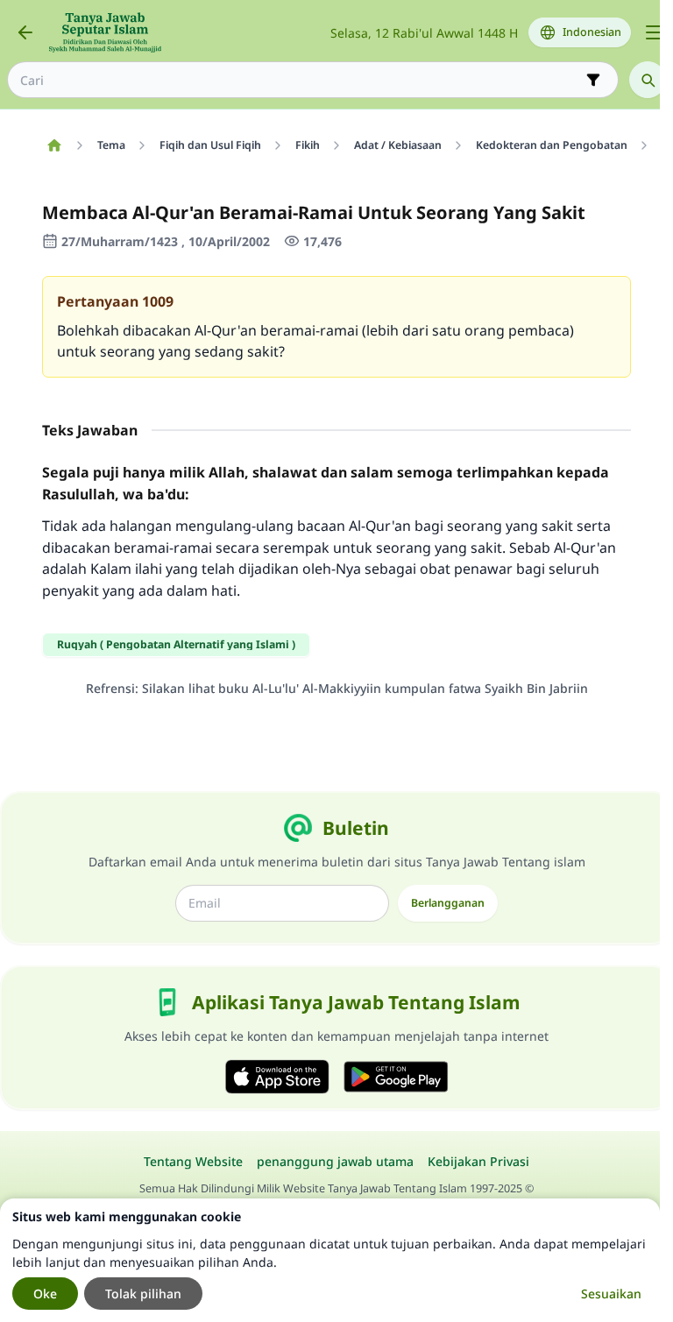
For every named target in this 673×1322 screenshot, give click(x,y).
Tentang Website (193, 1161)
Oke (45, 1293)
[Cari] (647, 79)
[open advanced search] (593, 79)
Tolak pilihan (143, 1293)
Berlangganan (448, 902)
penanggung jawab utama (335, 1161)
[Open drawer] (653, 32)
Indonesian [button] (592, 32)
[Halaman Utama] (54, 145)
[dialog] (330, 1260)
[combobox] (300, 80)
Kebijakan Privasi (478, 1161)
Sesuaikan (611, 1293)
